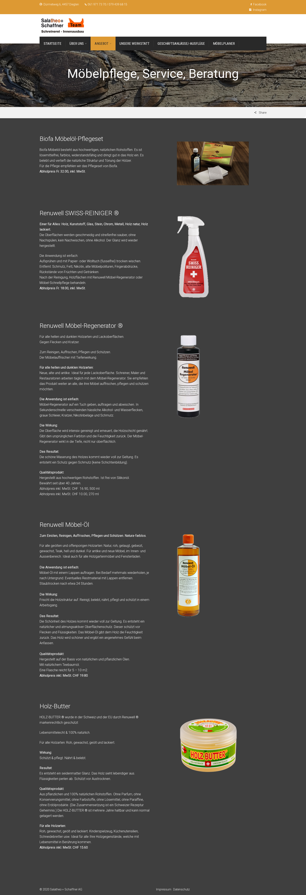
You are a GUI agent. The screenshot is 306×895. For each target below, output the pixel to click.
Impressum (163, 889)
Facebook (259, 4)
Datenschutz (181, 889)
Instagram (259, 9)
